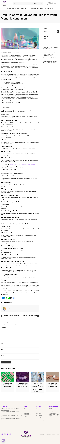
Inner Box (38, 408)
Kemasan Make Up (40, 420)
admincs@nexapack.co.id (54, 411)
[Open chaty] (3, 440)
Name (2, 343)
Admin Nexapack (52, 408)
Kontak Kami (50, 8)
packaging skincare (8, 263)
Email (2, 349)
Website (2, 355)
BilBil (8, 309)
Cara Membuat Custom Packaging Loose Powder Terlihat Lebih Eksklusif (51, 62)
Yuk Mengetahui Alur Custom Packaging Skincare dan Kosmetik (50, 51)
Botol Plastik (38, 413)
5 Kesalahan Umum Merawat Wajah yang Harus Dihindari (11, 316)
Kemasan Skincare (40, 417)
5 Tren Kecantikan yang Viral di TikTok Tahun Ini (30, 316)
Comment (3, 327)
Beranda (9, 8)
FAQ (45, 8)
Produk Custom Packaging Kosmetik (29, 8)
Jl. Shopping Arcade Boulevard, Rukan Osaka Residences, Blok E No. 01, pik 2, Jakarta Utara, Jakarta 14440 (54, 416)
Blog (41, 8)
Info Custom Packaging (14, 52)
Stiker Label (38, 411)
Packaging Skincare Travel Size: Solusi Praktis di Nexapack (22, 164)
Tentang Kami (15, 8)
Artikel (44, 38)
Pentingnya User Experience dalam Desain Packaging (50, 48)
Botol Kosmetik (39, 415)
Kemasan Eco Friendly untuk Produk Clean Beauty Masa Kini (50, 58)
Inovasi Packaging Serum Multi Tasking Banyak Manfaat (49, 55)
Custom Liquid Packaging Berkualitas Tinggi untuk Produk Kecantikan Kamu (37, 386)
